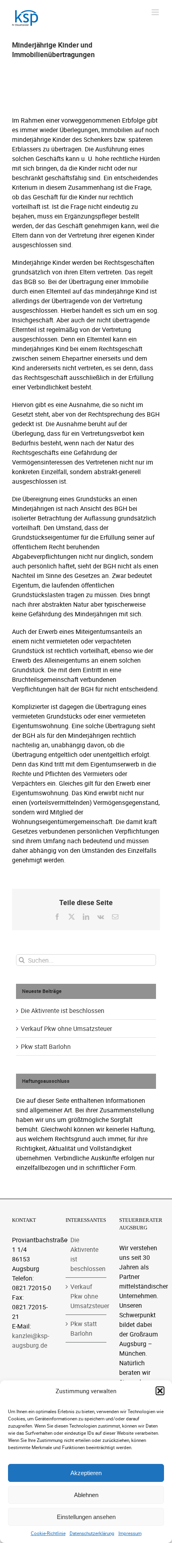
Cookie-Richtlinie (48, 1533)
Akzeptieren (86, 1473)
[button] (160, 1391)
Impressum (130, 1533)
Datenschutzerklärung (92, 1533)
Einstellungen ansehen (86, 1516)
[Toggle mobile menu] (156, 12)
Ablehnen (86, 1494)
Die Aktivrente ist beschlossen (62, 1010)
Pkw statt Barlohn (46, 1046)
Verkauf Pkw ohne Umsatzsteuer (66, 1028)
